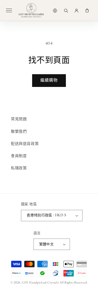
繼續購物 (49, 81)
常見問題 (19, 119)
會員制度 (19, 156)
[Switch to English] (55, 10)
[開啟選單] (11, 10)
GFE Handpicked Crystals (40, 282)
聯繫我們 (19, 132)
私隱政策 (19, 168)
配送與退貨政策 (25, 144)
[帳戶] (76, 10)
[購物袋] (87, 10)
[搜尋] (66, 10)
